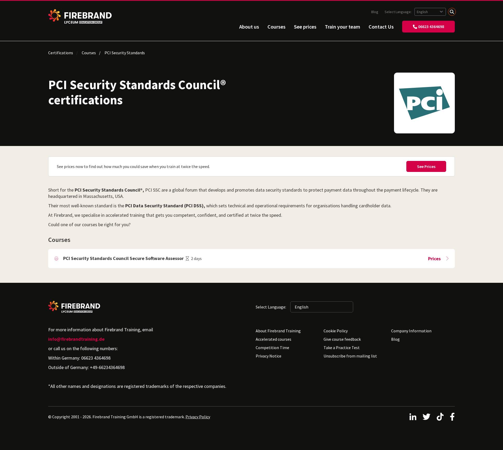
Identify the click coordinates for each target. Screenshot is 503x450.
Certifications (60, 52)
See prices (305, 26)
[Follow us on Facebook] (452, 417)
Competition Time (272, 347)
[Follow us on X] (426, 417)
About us (249, 26)
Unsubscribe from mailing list (350, 356)
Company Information (411, 330)
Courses (276, 26)
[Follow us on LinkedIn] (412, 417)
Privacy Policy (197, 416)
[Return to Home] (80, 16)
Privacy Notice (268, 356)
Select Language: (398, 11)
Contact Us (381, 26)
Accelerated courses (273, 339)
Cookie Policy (336, 330)
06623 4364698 (431, 26)
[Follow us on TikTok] (440, 417)
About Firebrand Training (278, 330)
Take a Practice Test (342, 347)
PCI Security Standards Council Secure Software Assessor (123, 258)
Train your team (342, 26)
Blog (374, 11)
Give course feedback (342, 339)
